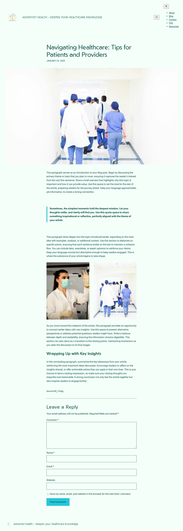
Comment (52, 420)
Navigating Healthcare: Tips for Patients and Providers (88, 50)
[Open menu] (156, 17)
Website (50, 480)
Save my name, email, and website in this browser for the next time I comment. (90, 493)
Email (50, 466)
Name (50, 452)
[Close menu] (166, 6)
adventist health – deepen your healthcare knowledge (62, 17)
